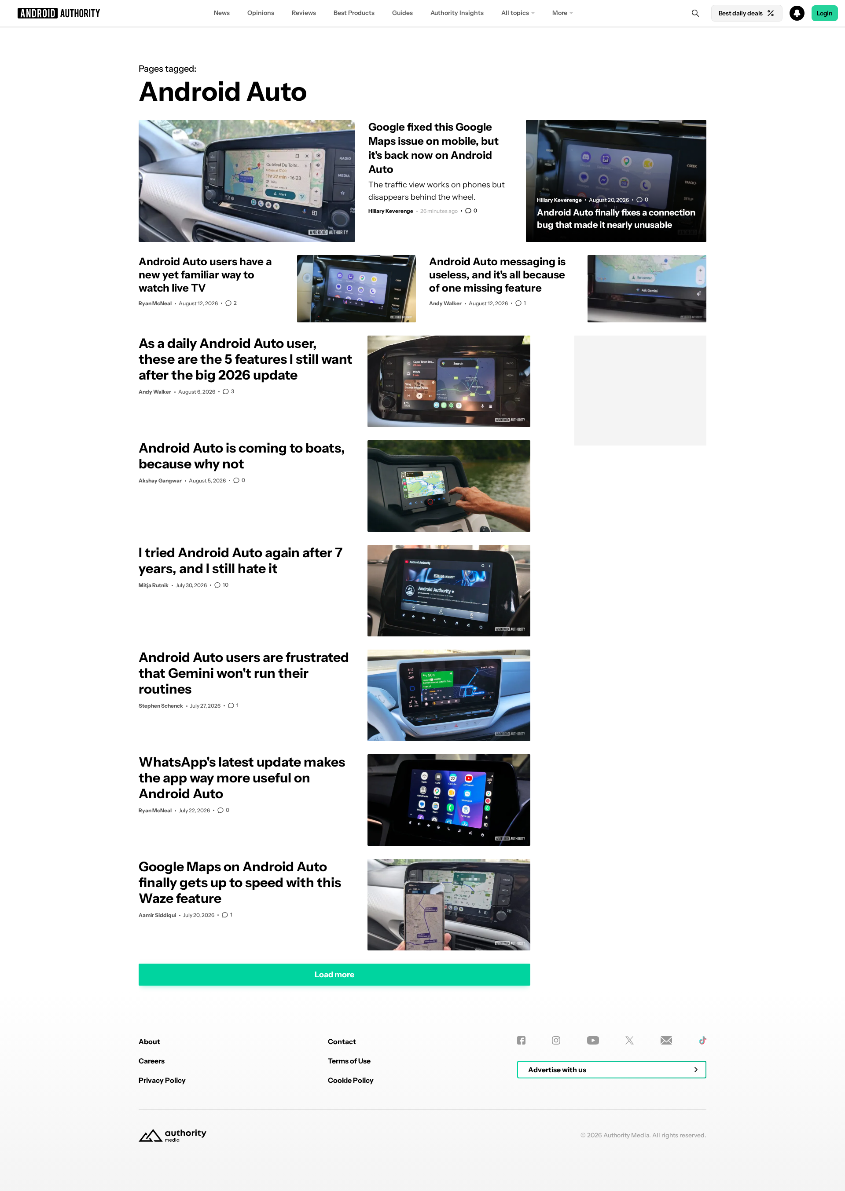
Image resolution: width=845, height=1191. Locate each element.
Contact (342, 1041)
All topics (515, 13)
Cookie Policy (351, 1080)
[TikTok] (702, 1040)
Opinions (260, 13)
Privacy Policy (162, 1080)
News (222, 13)
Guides (402, 13)
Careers (152, 1060)
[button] (422, 13)
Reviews (304, 13)
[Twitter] (629, 1040)
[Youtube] (593, 1040)
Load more (334, 974)
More (559, 13)
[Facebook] (521, 1040)
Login (825, 13)
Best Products (354, 13)
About (149, 1041)
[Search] (695, 13)
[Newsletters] (666, 1040)
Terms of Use (349, 1060)
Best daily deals (741, 13)
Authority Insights (457, 13)
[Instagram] (556, 1040)
